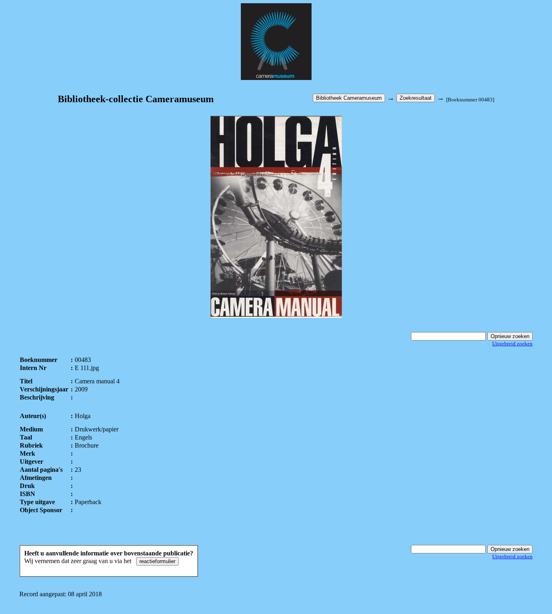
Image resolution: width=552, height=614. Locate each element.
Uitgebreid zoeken (512, 344)
